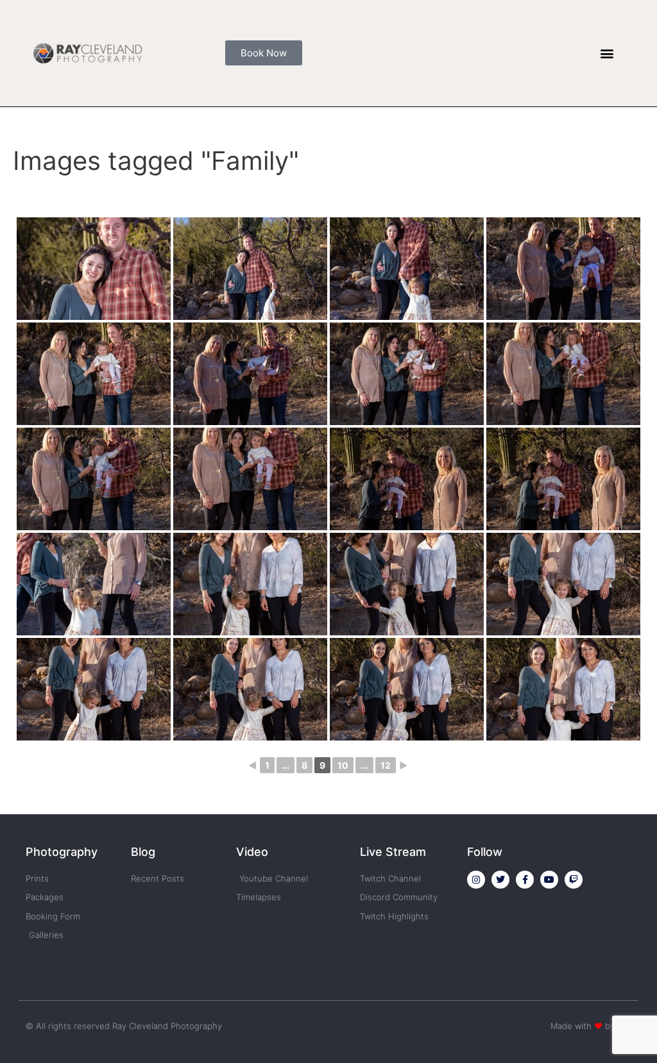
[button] (607, 52)
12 (385, 765)
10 (342, 765)
